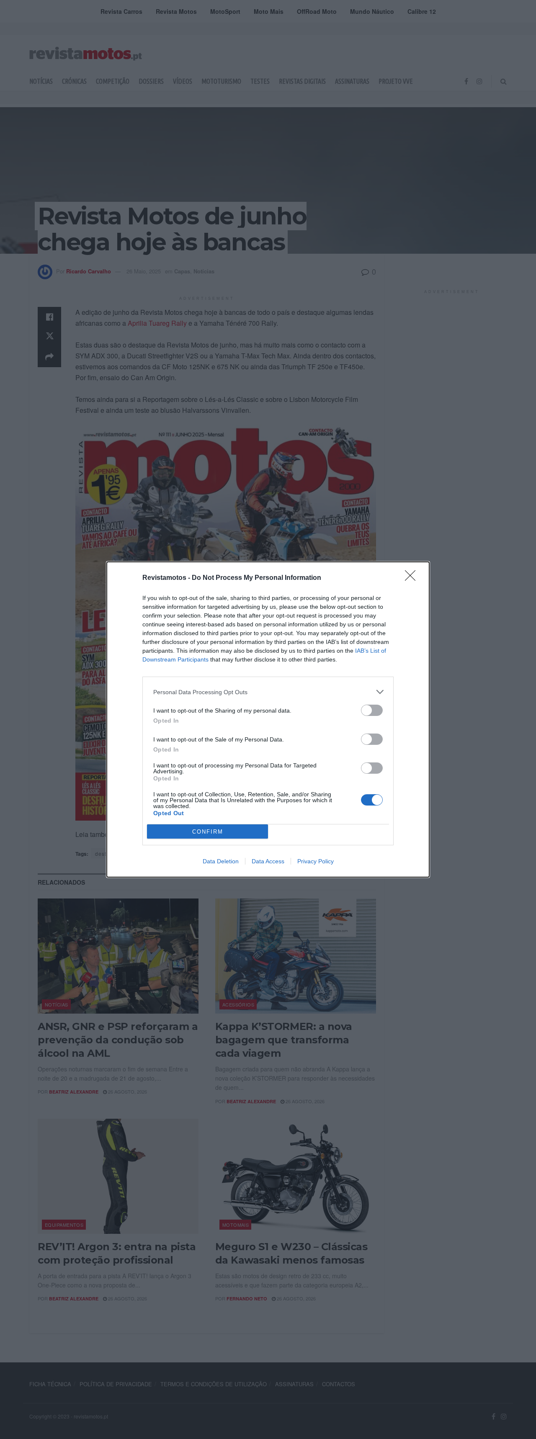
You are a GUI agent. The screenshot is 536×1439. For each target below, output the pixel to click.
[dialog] (268, 719)
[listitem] (268, 691)
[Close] (413, 578)
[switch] (372, 710)
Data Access (268, 861)
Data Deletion (221, 861)
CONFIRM (207, 832)
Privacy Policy (315, 861)
